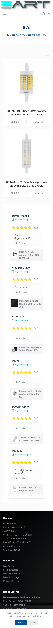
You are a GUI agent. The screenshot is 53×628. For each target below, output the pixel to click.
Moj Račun (8, 566)
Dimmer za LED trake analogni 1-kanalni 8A (30, 394)
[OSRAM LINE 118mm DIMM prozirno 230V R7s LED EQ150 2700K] (26, 153)
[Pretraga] (43, 13)
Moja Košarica (10, 569)
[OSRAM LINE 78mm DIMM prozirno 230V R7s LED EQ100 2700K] (26, 82)
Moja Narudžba (11, 573)
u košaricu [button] (38, 122)
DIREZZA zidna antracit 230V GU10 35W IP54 (29, 255)
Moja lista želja (11, 577)
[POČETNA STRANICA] (8, 35)
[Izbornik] (4, 13)
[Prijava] (49, 14)
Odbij (33, 622)
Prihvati (21, 622)
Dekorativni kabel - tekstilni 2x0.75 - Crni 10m (30, 304)
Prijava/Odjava (11, 581)
